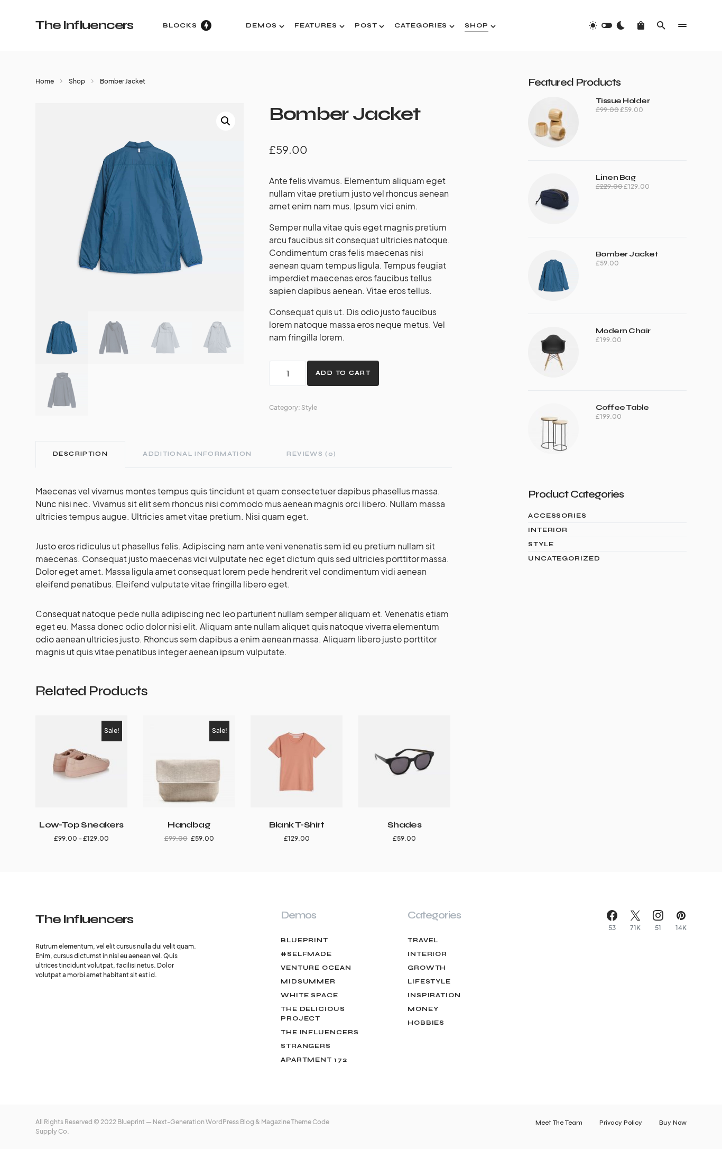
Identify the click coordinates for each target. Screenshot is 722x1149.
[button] (606, 25)
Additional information (197, 454)
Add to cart (343, 373)
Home (44, 81)
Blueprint (304, 940)
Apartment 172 (314, 1059)
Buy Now (673, 1122)
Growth (427, 967)
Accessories (557, 515)
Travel (423, 940)
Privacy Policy (620, 1122)
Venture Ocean (316, 967)
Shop (77, 81)
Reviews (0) (311, 454)
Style (309, 407)
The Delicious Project (313, 1013)
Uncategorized (564, 558)
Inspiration (434, 995)
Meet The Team (558, 1122)
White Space (309, 995)
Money (423, 1009)
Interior (548, 530)
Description (80, 454)
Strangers (306, 1046)
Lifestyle (429, 981)
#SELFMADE (306, 954)
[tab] (80, 454)
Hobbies (426, 1022)
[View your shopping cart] (641, 25)
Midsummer (308, 981)
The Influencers (84, 25)
